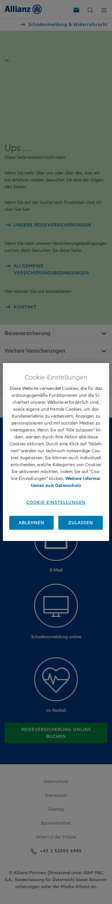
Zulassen (80, 523)
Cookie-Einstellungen (56, 502)
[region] (56, 452)
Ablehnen (31, 523)
